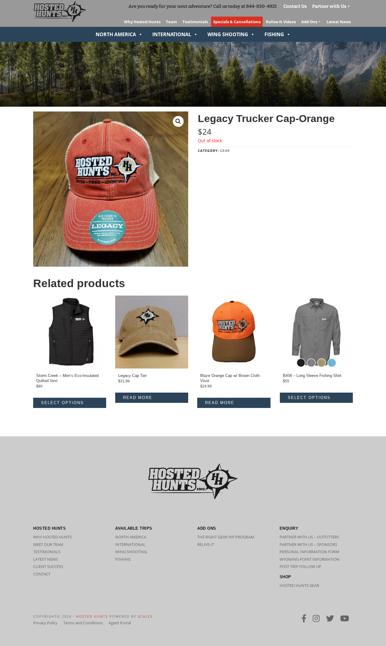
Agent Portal (120, 623)
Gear (225, 150)
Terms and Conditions (83, 623)
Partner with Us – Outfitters (309, 537)
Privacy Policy (45, 623)
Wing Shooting (227, 34)
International (171, 34)
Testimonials (46, 551)
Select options (62, 402)
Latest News (45, 559)
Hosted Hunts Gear (299, 585)
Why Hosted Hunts (52, 537)
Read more (137, 397)
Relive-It (205, 544)
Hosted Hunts (92, 616)
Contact (41, 574)
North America (116, 34)
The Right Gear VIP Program (225, 537)
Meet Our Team (48, 544)
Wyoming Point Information (310, 559)
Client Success (48, 566)
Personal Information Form (309, 551)
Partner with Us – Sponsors (308, 544)
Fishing (274, 34)
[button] (178, 121)
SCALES (145, 616)
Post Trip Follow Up (300, 566)
